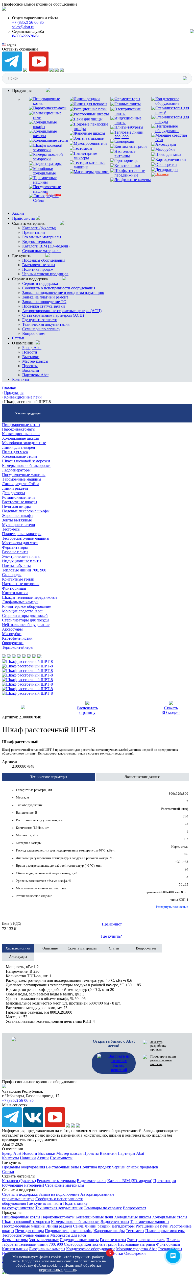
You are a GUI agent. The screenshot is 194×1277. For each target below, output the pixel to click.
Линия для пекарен (18, 447)
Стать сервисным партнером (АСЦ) (53, 315)
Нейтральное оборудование (26, 624)
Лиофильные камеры (20, 602)
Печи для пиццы (16, 506)
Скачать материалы (82, 948)
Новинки (28, 1158)
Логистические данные (142, 777)
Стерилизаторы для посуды (25, 620)
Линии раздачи (15, 488)
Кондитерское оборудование (26, 606)
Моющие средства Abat (22, 611)
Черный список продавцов (45, 274)
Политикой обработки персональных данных (70, 1267)
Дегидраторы (13, 493)
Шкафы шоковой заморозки (26, 461)
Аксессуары (12, 629)
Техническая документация (45, 324)
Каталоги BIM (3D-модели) (45, 246)
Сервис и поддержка (40, 283)
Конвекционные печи (21, 434)
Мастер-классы (35, 361)
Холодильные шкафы (20, 438)
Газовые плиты (15, 552)
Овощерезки (12, 643)
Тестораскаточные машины (25, 538)
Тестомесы (11, 529)
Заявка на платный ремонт (45, 297)
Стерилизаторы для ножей (25, 615)
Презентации (33, 232)
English (11, 45)
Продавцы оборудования (43, 260)
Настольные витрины (20, 584)
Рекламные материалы (41, 237)
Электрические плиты (21, 556)
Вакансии (30, 370)
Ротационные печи (18, 497)
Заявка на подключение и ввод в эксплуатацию (63, 292)
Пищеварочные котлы (21, 424)
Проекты (30, 366)
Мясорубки (11, 634)
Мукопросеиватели (18, 524)
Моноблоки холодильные (24, 443)
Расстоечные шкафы (19, 502)
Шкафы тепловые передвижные (29, 597)
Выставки (30, 357)
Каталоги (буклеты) (39, 228)
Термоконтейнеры (17, 647)
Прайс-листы (24, 218)
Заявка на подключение (59, 1194)
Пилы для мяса (15, 452)
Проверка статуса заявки (43, 306)
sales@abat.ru (23, 27)
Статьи (18, 338)
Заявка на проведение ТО (44, 301)
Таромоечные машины (21, 479)
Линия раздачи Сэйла (20, 484)
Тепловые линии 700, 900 (24, 570)
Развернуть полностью (172, 907)
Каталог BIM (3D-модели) (129, 1181)
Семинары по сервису (41, 329)
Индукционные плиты (21, 561)
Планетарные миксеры (21, 534)
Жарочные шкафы (17, 515)
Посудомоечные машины (23, 474)
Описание (50, 948)
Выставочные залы (38, 265)
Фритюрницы (14, 588)
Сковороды (11, 574)
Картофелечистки (17, 638)
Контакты (20, 379)
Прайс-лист (112, 924)
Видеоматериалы (37, 241)
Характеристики (18, 948)
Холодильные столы (19, 456)
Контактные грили (18, 579)
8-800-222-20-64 (25, 36)
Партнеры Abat (35, 375)
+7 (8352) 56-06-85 (28, 22)
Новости (29, 352)
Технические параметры (48, 777)
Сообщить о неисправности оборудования (58, 288)
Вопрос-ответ (34, 333)
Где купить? (111, 936)
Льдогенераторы (16, 470)
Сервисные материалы (41, 250)
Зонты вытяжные (17, 520)
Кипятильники (15, 593)
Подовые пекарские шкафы (26, 511)
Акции (18, 213)
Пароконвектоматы (18, 429)
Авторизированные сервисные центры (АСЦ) (62, 311)
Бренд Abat (31, 347)
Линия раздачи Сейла (65, 1226)
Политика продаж (37, 269)
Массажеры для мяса (20, 543)
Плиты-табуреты (16, 565)
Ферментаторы (15, 547)
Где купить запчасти (39, 320)
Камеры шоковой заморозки (26, 465)
